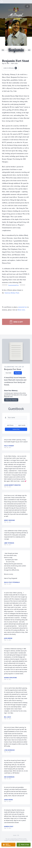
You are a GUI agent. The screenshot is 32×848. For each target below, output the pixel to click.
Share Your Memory (11, 400)
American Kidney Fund (11, 293)
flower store (21, 310)
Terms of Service (21, 840)
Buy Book (17, 373)
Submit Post (16, 429)
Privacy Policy (11, 840)
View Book (8, 373)
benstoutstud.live (13, 285)
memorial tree (22, 307)
